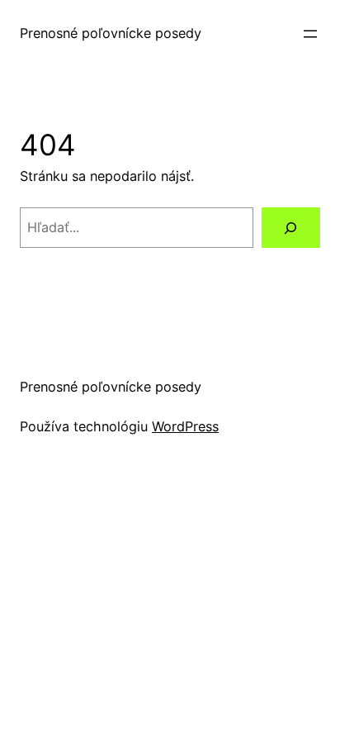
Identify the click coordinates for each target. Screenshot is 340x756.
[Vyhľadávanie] (291, 228)
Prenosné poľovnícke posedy (110, 33)
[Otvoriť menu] (310, 34)
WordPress (185, 426)
